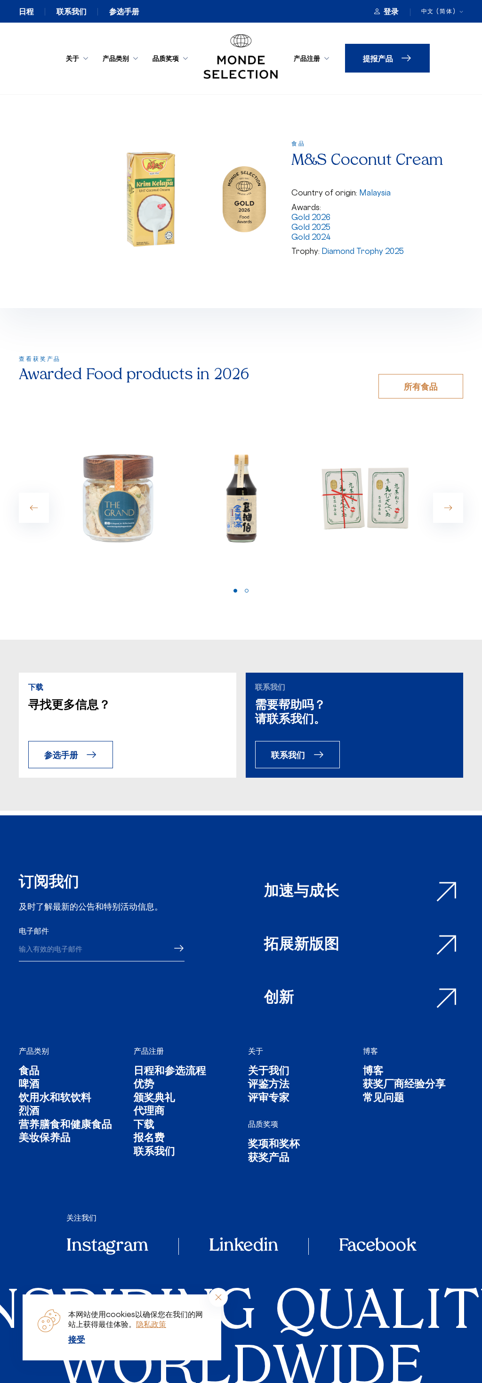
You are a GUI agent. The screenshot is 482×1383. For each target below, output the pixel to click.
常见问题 (383, 1099)
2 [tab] (247, 591)
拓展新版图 (301, 945)
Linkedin (243, 1246)
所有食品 (421, 386)
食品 (29, 1072)
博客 (370, 1051)
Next (448, 508)
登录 (391, 11)
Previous (34, 508)
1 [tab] (235, 591)
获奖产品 (268, 1158)
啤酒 (29, 1085)
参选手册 (124, 11)
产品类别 (116, 58)
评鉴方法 (268, 1085)
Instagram (107, 1246)
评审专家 (268, 1099)
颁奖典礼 (154, 1099)
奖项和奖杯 (274, 1145)
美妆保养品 (45, 1139)
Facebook (377, 1246)
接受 (76, 1339)
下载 (144, 1125)
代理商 (149, 1112)
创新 (279, 998)
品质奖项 (166, 58)
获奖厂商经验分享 (404, 1085)
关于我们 (268, 1072)
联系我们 (71, 11)
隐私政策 (151, 1324)
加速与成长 (301, 891)
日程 (26, 11)
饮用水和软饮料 (55, 1099)
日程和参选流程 (170, 1072)
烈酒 (29, 1112)
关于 (72, 58)
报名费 (149, 1139)
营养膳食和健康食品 (65, 1125)
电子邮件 (34, 931)
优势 (144, 1085)
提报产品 (378, 58)
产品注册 (307, 58)
